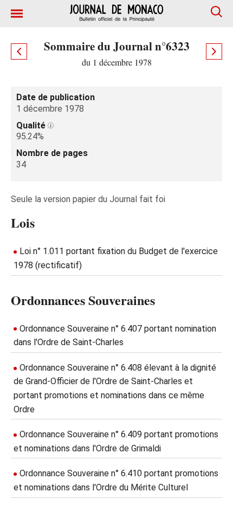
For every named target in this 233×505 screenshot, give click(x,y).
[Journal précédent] (19, 51)
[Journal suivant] (214, 51)
